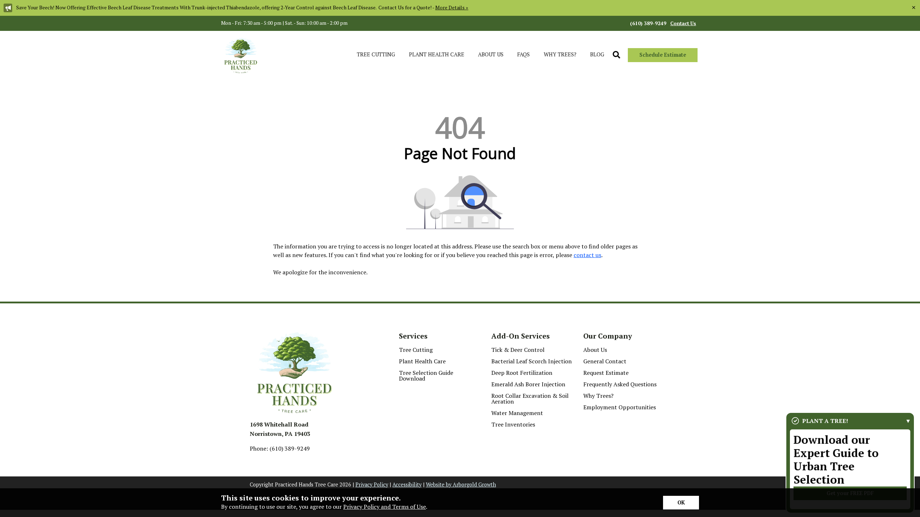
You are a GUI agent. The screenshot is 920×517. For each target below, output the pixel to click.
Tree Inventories (513, 424)
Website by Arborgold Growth (461, 484)
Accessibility (407, 484)
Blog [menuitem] (597, 54)
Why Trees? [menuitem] (560, 54)
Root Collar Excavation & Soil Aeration (530, 398)
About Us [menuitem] (490, 54)
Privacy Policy (371, 484)
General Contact (604, 361)
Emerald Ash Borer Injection (528, 384)
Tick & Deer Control (517, 350)
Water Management (517, 413)
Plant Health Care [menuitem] (436, 54)
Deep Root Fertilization (521, 373)
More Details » (451, 7)
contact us (587, 255)
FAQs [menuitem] (523, 54)
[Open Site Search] (616, 55)
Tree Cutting (416, 350)
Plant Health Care (422, 361)
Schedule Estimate (662, 54)
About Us (595, 350)
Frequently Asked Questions (620, 384)
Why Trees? (598, 396)
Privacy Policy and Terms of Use (384, 507)
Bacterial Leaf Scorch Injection (531, 361)
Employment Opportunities (619, 407)
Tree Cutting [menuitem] (376, 54)
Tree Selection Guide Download (426, 375)
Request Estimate (606, 373)
